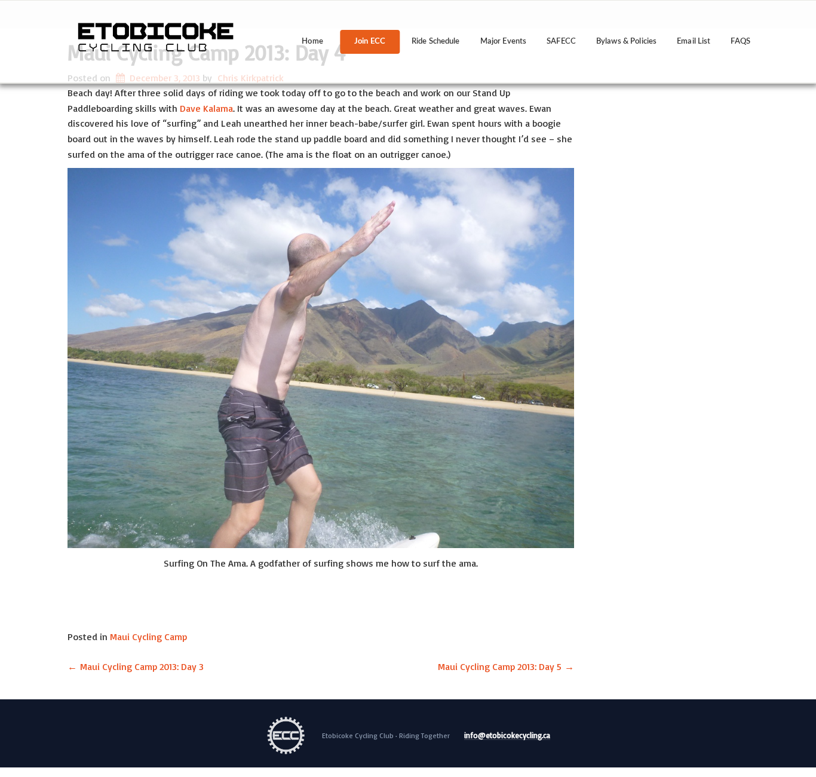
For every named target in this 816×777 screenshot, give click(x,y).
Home (312, 41)
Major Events (503, 41)
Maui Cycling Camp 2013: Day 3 (136, 666)
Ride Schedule (436, 41)
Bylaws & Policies (626, 41)
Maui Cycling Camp (148, 637)
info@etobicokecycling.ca (507, 736)
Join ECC (369, 41)
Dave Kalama (206, 108)
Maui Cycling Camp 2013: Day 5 (506, 666)
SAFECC (561, 41)
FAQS (740, 41)
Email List (693, 41)
